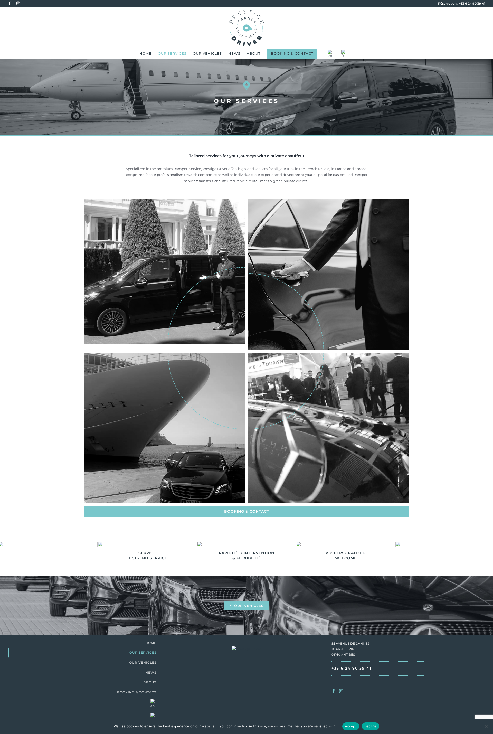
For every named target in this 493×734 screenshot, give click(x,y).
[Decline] (486, 726)
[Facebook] (333, 691)
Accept (351, 726)
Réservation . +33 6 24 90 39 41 (461, 3)
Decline (370, 726)
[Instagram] (341, 691)
